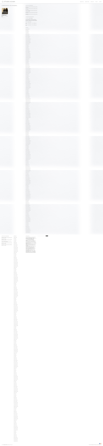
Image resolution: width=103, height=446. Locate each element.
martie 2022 (15, 303)
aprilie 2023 (27, 78)
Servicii (96, 1)
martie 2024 (15, 273)
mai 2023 (27, 77)
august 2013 (27, 211)
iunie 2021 (15, 314)
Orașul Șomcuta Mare (31, 244)
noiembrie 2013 (16, 417)
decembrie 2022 (28, 83)
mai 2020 (27, 119)
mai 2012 (27, 225)
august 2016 (15, 380)
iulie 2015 (27, 185)
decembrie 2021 (28, 98)
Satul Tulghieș (31, 18)
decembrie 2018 (28, 140)
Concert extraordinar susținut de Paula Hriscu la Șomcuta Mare (31, 10)
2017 (32, 237)
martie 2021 (27, 109)
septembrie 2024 (28, 57)
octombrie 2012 (28, 221)
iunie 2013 (15, 422)
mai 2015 (15, 396)
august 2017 (27, 159)
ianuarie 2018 (27, 153)
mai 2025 (27, 47)
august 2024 (15, 267)
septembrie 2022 (28, 87)
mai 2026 (27, 32)
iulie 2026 (27, 30)
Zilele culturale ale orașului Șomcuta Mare (30, 249)
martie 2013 (27, 216)
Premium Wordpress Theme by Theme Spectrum (95, 444)
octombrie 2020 (16, 324)
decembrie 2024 (16, 262)
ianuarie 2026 (27, 37)
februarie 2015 (27, 191)
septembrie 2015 (16, 391)
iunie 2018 (15, 355)
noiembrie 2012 (28, 220)
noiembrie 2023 (16, 278)
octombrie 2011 (27, 232)
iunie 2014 (27, 200)
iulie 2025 (27, 45)
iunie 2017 (15, 370)
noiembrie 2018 (16, 350)
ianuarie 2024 (27, 67)
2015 (29, 237)
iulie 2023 (15, 283)
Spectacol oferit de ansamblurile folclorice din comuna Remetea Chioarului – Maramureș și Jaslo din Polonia (31, 20)
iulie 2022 (15, 298)
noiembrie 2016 (28, 169)
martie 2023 (15, 288)
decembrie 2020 (28, 113)
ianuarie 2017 (15, 375)
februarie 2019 (27, 138)
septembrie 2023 (28, 72)
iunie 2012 (15, 432)
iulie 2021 (27, 104)
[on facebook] (99, 443)
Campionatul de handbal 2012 (4, 15)
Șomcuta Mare (32, 252)
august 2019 (15, 339)
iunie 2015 (27, 186)
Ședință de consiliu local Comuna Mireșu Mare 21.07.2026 (31, 14)
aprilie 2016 (27, 175)
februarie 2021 (15, 319)
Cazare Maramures (28, 19)
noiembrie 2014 (28, 195)
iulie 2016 (15, 381)
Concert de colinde (31, 240)
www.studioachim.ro (30, 248)
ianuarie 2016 (27, 179)
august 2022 (27, 88)
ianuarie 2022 (27, 97)
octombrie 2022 (16, 294)
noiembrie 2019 (16, 335)
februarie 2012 (15, 437)
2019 (35, 237)
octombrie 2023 (28, 71)
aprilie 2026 (15, 242)
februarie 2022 (15, 304)
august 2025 (15, 252)
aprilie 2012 (27, 226)
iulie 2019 (15, 340)
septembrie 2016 (28, 170)
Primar (27, 245)
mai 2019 (27, 134)
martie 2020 (15, 330)
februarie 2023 (27, 81)
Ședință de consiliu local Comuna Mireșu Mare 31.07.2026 (31, 9)
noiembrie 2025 (28, 40)
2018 (33, 237)
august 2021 (27, 103)
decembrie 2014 (28, 194)
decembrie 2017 (28, 154)
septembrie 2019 (28, 129)
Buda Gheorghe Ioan (30, 238)
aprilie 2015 (27, 189)
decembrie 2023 (28, 68)
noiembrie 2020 (28, 114)
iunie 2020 (27, 118)
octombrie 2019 (28, 128)
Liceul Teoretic (32, 242)
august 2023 (27, 73)
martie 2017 (27, 165)
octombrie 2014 (28, 196)
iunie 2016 (27, 174)
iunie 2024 (27, 61)
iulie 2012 (27, 222)
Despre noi (92, 1)
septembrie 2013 (28, 210)
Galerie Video (87, 1)
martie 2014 (15, 412)
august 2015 (27, 184)
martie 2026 (27, 35)
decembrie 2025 (16, 247)
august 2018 (27, 144)
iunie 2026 (27, 31)
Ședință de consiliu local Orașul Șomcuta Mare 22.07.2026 (31, 12)
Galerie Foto (82, 1)
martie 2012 (27, 227)
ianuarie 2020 (27, 124)
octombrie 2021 (16, 309)
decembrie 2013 (16, 416)
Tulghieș (31, 246)
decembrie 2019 (16, 334)
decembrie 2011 (28, 230)
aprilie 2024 (27, 63)
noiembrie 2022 (16, 293)
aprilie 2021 (27, 108)
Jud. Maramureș (28, 242)
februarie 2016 (15, 386)
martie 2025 (15, 258)
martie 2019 (15, 345)
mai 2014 (27, 201)
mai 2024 (27, 62)
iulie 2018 (27, 145)
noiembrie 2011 (27, 231)
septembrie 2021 (28, 102)
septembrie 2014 (16, 406)
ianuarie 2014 (27, 206)
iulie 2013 (15, 421)
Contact (100, 1)
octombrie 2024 (28, 56)
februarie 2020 (27, 123)
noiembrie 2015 (28, 181)
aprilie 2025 (15, 257)
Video (33, 246)
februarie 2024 (27, 66)
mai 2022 (27, 92)
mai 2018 (27, 148)
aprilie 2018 (27, 149)
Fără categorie (3, 17)
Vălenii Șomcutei (32, 247)
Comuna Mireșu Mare (30, 240)
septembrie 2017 (28, 158)
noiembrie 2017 (28, 155)
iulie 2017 (27, 160)
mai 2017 (15, 371)
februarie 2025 (27, 51)
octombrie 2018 (28, 143)
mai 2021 (27, 107)
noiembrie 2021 (16, 308)
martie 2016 (27, 176)
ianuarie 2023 (27, 82)
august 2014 (15, 407)
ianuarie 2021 (27, 112)
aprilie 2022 (27, 93)
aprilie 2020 (15, 329)
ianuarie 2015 (15, 401)
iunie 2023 (27, 76)
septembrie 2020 (28, 117)
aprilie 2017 (27, 164)
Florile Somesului (28, 241)
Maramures (28, 243)
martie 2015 (27, 190)
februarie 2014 (27, 205)
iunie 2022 (15, 299)
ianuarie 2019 (27, 139)
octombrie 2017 (16, 365)
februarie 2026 (27, 36)
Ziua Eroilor (31, 249)
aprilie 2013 (27, 215)
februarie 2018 (15, 360)
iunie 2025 (27, 46)
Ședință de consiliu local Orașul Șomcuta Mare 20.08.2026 (31, 7)
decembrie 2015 (28, 180)
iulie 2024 (15, 268)
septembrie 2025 (28, 42)
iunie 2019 (27, 133)
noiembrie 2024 (16, 263)
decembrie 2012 (16, 427)
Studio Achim (9, 1)
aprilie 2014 (15, 411)
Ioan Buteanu (34, 241)
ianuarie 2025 (27, 52)
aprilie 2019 (15, 344)
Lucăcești (35, 242)
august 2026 (15, 237)
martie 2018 (27, 150)
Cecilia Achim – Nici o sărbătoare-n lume (31, 23)
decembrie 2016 (16, 376)
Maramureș (32, 243)
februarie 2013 (27, 217)
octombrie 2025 (28, 41)
